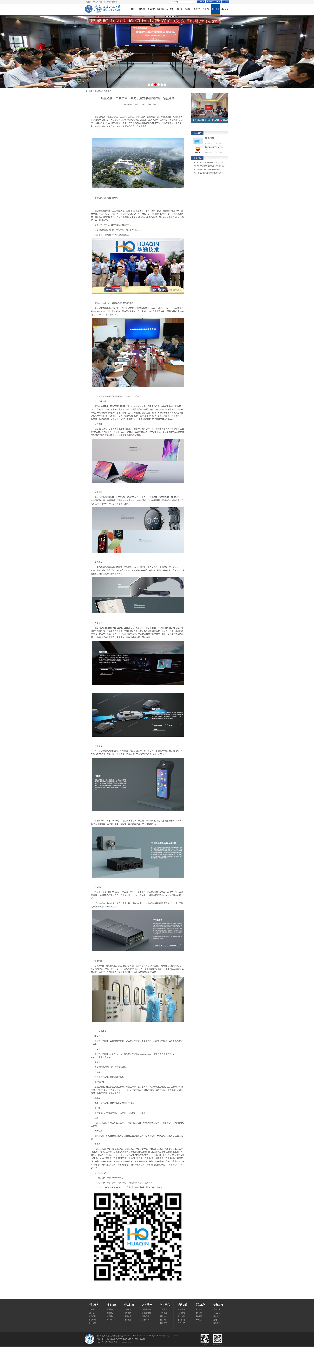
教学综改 (145, 1320)
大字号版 (225, 1)
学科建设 (163, 1313)
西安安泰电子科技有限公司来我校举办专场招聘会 (209, 173)
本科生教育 (146, 1309)
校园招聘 (107, 91)
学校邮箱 (217, 1)
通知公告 (110, 1313)
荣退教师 (127, 1316)
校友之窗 (224, 9)
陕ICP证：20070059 (170, 1336)
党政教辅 (127, 1320)
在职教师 (127, 1313)
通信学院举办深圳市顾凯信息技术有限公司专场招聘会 (209, 166)
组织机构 (92, 1316)
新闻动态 (151, 9)
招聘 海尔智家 (209, 138)
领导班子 (92, 1313)
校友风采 (216, 1309)
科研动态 (163, 1316)
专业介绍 (92, 1323)
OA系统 (209, 1)
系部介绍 (92, 1320)
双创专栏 (181, 1316)
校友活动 (216, 1316)
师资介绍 (127, 1309)
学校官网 (201, 1)
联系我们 (216, 1323)
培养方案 (145, 1316)
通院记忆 (216, 1320)
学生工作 (206, 9)
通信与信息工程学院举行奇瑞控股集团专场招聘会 (209, 162)
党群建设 (188, 9)
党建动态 (181, 1309)
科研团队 (163, 1320)
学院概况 (142, 9)
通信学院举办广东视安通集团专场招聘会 (207, 169)
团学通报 (199, 1313)
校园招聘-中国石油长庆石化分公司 (214, 149)
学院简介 (92, 1309)
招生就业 (215, 9)
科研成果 (163, 1323)
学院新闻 (110, 1309)
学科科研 (178, 9)
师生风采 (110, 1320)
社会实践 (199, 1320)
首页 (133, 9)
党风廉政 (181, 1313)
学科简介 (163, 1309)
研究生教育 (146, 1313)
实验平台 (197, 9)
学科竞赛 (199, 1316)
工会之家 (181, 1323)
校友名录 (216, 1313)
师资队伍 (160, 9)
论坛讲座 (110, 1316)
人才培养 (169, 9)
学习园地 (181, 1320)
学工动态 (199, 1309)
